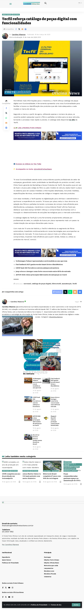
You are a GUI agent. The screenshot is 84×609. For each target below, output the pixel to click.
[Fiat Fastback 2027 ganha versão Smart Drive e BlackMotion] (46, 380)
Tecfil (74, 284)
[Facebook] (3, 587)
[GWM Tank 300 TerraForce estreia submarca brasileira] (28, 399)
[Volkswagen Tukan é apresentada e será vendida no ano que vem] (28, 380)
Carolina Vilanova (18, 34)
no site (72, 120)
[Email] (22, 29)
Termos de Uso (56, 605)
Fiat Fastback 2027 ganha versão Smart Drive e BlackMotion (39, 264)
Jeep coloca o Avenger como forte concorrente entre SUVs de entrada (43, 271)
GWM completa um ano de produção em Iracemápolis (11, 476)
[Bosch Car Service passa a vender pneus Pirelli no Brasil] (28, 437)
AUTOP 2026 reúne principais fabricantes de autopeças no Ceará (41, 275)
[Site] (81, 301)
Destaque (6, 470)
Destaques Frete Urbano (70, 464)
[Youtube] (9, 587)
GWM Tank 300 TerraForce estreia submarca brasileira (37, 268)
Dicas (66, 466)
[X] (6, 587)
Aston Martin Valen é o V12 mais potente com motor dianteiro (32, 476)
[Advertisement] (48, 146)
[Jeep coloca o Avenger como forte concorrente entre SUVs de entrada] (46, 399)
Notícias (16, 14)
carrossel (27, 284)
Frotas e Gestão (69, 468)
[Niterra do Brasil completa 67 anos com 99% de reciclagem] (52, 466)
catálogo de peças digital (41, 284)
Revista (74, 470)
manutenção (67, 284)
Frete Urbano (74, 466)
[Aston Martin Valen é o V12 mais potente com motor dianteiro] (32, 466)
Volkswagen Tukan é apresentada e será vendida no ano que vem (41, 261)
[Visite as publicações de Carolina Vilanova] (4, 301)
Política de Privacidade (39, 605)
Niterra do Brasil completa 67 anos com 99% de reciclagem (52, 476)
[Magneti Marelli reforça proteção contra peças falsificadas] (46, 418)
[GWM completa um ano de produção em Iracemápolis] (11, 466)
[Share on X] (19, 29)
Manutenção (7, 14)
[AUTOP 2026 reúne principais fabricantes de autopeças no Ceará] (28, 418)
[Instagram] (12, 587)
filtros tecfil (56, 284)
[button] (76, 604)
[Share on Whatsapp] (6, 117)
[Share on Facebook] (16, 29)
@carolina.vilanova (55, 317)
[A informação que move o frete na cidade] (48, 253)
